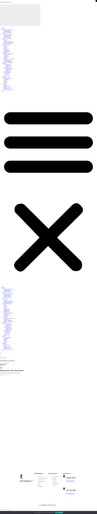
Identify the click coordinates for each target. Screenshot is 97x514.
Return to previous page (4, 363)
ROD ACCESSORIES (7, 32)
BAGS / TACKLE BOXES (8, 53)
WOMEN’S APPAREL (8, 68)
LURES (3, 298)
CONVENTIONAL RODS (8, 289)
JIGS (5, 40)
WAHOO (5, 83)
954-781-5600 (66, 485)
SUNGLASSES (6, 76)
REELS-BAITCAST (7, 36)
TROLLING (6, 299)
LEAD (5, 48)
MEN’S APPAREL (7, 64)
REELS (3, 33)
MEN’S (7, 73)
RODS (3, 29)
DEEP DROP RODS (7, 31)
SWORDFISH (6, 338)
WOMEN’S (8, 74)
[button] (48, 189)
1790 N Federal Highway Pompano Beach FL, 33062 (70, 481)
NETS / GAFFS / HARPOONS (9, 318)
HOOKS (5, 47)
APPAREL (4, 63)
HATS (5, 75)
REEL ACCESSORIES (8, 61)
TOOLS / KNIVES (7, 54)
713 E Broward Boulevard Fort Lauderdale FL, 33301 (70, 494)
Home (1, 364)
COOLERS (6, 55)
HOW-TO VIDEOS (7, 86)
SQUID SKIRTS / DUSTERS (9, 42)
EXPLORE (4, 84)
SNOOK (5, 79)
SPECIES (3, 77)
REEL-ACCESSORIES (8, 38)
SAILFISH (6, 81)
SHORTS (7, 67)
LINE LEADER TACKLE (6, 44)
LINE (5, 45)
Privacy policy (60, 512)
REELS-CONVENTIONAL (8, 34)
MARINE (5, 58)
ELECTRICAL (6, 319)
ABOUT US (6, 85)
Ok (56, 512)
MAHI (5, 80)
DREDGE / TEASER (7, 43)
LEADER (5, 46)
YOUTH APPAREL (7, 71)
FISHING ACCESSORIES (8, 62)
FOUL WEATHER (7, 72)
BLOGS (5, 87)
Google (57, 505)
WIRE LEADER (7, 51)
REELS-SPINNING (7, 35)
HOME (3, 28)
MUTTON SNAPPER (7, 78)
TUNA (5, 82)
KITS (3, 90)
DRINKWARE (6, 56)
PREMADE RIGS (7, 50)
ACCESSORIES (5, 52)
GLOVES (5, 57)
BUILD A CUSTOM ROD (8, 89)
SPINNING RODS (7, 30)
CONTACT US (6, 348)
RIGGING (6, 308)
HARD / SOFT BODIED (8, 41)
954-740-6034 (66, 497)
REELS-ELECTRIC (7, 37)
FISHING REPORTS (7, 88)
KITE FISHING (6, 309)
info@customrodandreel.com (68, 501)
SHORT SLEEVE (9, 65)
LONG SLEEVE (9, 66)
